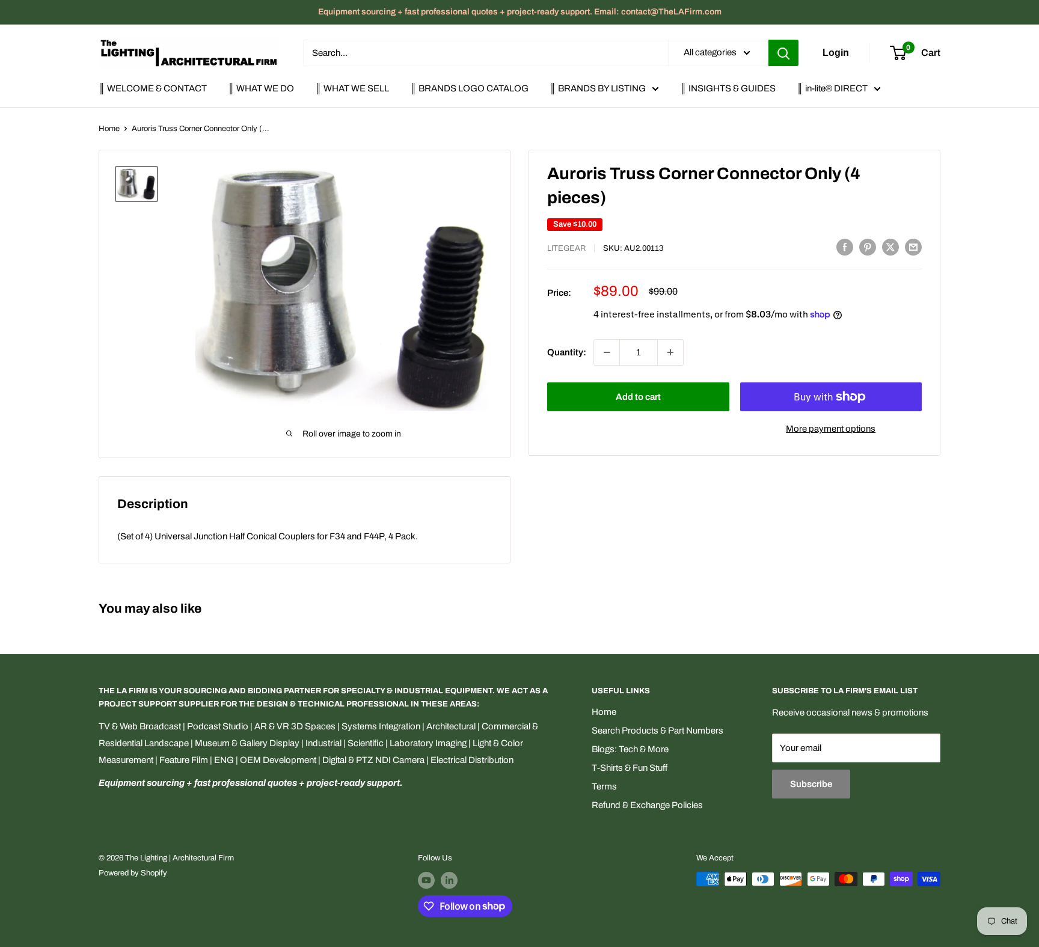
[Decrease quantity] (606, 352)
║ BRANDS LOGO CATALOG (469, 88)
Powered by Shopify (133, 873)
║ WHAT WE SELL (352, 88)
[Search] (783, 53)
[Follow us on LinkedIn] (449, 880)
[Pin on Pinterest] (867, 247)
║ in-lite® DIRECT (832, 88)
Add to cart (638, 397)
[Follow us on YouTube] (426, 880)
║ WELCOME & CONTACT (153, 88)
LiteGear (566, 248)
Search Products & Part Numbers (657, 730)
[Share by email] (913, 247)
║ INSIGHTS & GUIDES (728, 88)
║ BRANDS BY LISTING (598, 88)
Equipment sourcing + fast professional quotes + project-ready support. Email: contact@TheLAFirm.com (520, 11)
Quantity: (566, 352)
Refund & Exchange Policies (647, 805)
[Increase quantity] (670, 352)
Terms (604, 786)
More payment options (830, 429)
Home (109, 128)
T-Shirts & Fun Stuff (629, 768)
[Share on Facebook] (844, 247)
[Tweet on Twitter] (890, 247)
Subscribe (811, 784)
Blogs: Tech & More (630, 749)
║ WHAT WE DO (261, 88)
